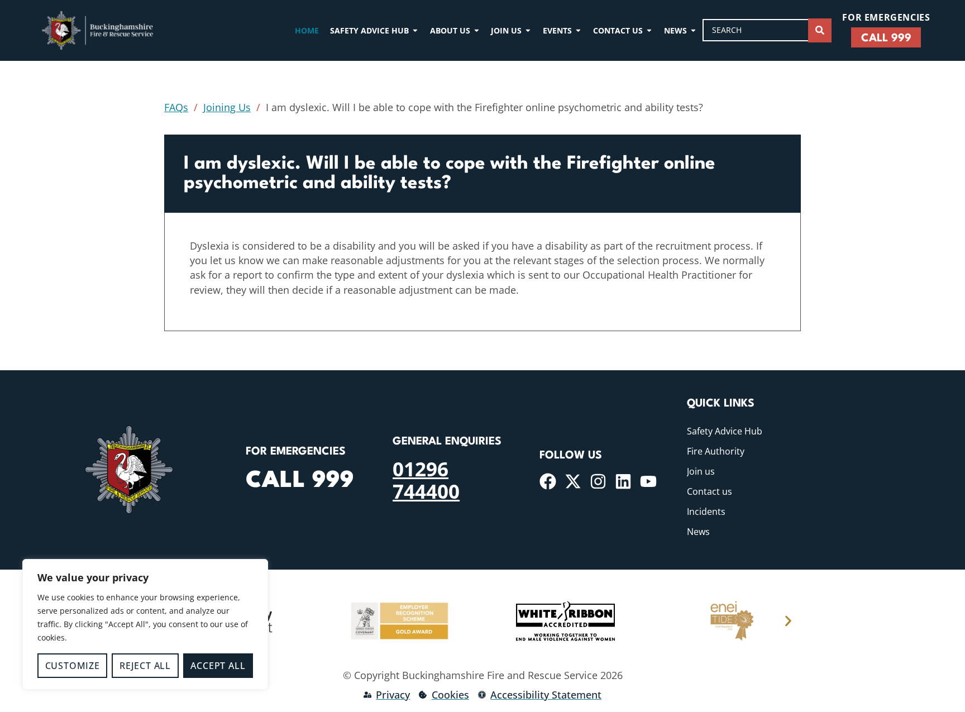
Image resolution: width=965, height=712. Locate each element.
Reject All (145, 666)
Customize (72, 666)
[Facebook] (547, 481)
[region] (145, 624)
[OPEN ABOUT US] (476, 30)
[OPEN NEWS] (693, 30)
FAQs (176, 107)
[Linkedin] (623, 481)
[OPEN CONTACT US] (649, 30)
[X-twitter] (573, 481)
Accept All (217, 666)
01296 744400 (426, 479)
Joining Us (227, 107)
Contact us (709, 491)
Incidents (706, 511)
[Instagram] (598, 481)
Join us (701, 471)
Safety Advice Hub (724, 431)
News (698, 531)
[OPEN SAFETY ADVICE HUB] (415, 30)
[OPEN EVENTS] (578, 30)
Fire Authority (715, 451)
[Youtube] (648, 481)
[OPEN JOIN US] (528, 30)
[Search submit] (820, 30)
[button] (788, 621)
